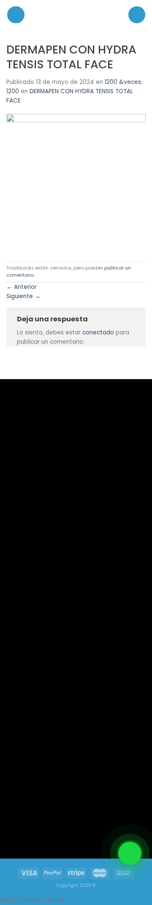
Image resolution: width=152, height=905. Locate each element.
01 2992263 (102, 603)
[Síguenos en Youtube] (62, 828)
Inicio (22, 591)
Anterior (21, 287)
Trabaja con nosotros (41, 625)
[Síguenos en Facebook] (27, 828)
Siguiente (23, 296)
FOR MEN (26, 602)
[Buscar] (136, 14)
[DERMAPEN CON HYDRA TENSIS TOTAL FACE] (76, 183)
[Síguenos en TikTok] (45, 828)
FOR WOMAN (31, 614)
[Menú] (15, 15)
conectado (98, 333)
